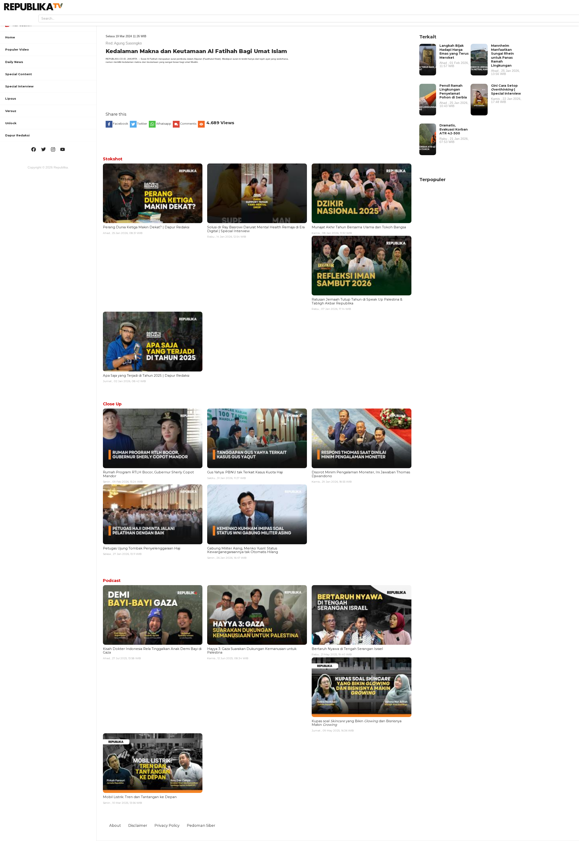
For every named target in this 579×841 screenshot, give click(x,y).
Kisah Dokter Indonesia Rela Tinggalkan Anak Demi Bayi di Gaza (152, 650)
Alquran (198, 59)
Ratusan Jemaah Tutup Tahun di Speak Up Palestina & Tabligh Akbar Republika (357, 301)
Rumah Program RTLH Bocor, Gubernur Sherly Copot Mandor (148, 474)
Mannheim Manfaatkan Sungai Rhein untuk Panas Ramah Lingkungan (505, 59)
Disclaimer (137, 825)
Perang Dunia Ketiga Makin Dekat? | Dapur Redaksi (146, 227)
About (115, 825)
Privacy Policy (167, 825)
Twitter (142, 123)
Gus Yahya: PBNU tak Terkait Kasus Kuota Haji (245, 472)
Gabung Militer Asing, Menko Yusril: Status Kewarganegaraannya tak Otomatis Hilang (242, 550)
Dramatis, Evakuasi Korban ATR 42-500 (454, 133)
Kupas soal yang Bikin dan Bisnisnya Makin (356, 723)
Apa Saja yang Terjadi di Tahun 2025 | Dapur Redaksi (146, 376)
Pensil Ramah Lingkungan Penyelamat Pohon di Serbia (453, 95)
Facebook (120, 123)
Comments (188, 123)
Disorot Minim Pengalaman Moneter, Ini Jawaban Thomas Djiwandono (361, 474)
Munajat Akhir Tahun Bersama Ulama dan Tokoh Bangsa (359, 227)
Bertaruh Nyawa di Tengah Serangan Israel (347, 649)
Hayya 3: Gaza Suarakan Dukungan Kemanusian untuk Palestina (252, 650)
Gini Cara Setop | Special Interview (506, 94)
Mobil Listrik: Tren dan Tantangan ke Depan (140, 797)
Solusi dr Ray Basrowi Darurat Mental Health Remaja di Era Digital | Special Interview (256, 229)
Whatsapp (163, 123)
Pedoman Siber (201, 825)
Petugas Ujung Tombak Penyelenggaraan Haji (141, 548)
